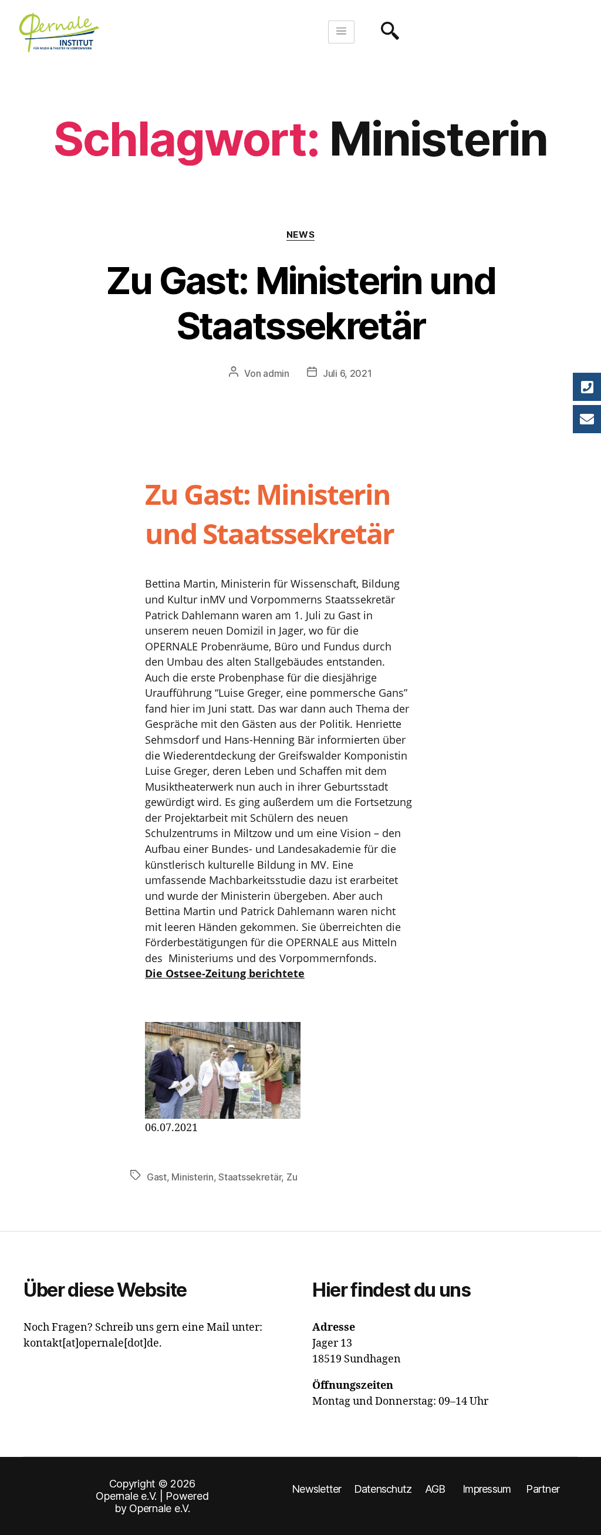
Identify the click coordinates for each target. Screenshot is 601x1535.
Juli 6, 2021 (347, 373)
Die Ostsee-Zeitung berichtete (225, 973)
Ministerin (192, 1177)
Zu (291, 1177)
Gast (157, 1177)
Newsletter (317, 1489)
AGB (435, 1489)
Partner (542, 1489)
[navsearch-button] (387, 32)
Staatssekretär (249, 1177)
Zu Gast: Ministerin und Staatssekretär (301, 303)
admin (276, 373)
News (300, 235)
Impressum (486, 1489)
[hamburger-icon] (341, 32)
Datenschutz (383, 1489)
